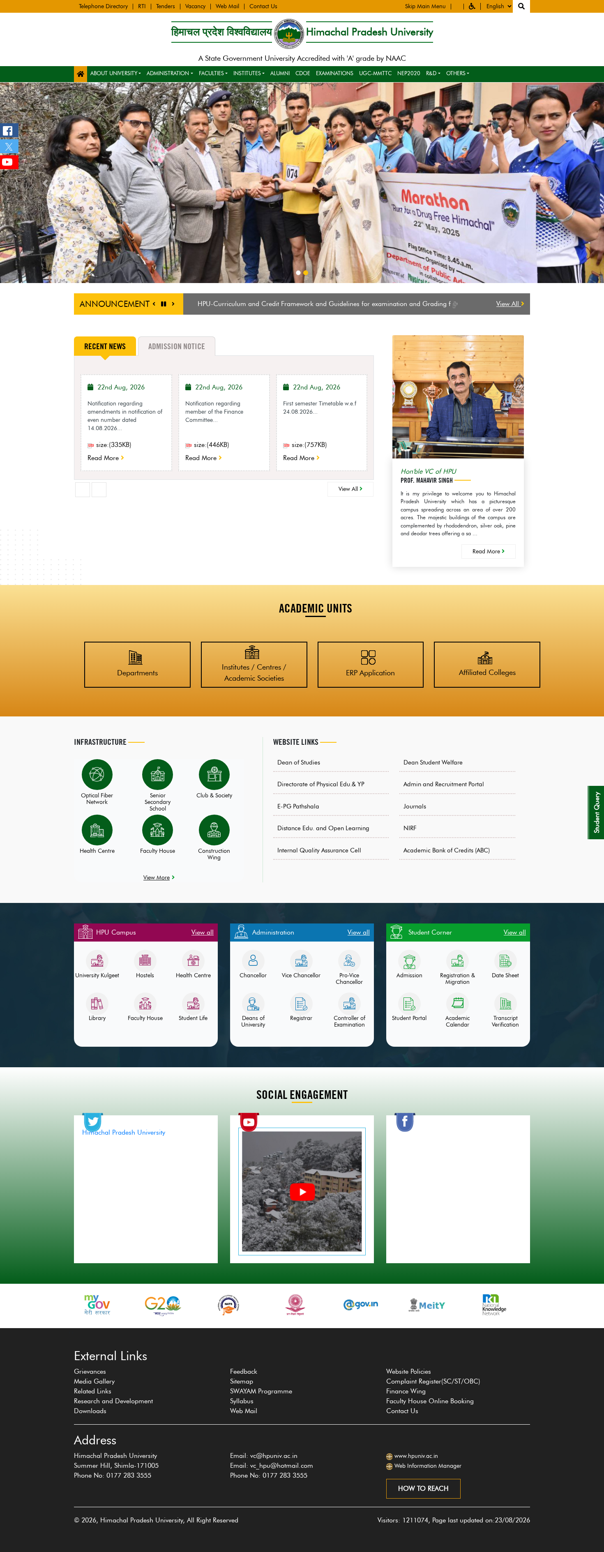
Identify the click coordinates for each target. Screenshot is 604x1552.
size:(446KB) (210, 445)
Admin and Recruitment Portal (443, 784)
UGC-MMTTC (375, 73)
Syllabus (242, 1401)
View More (156, 877)
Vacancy (195, 6)
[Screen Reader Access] (457, 6)
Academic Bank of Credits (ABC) (446, 850)
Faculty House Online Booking (430, 1401)
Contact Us (263, 6)
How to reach (423, 1488)
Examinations (334, 73)
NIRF (410, 828)
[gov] (295, 1305)
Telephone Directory (103, 6)
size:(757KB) (308, 445)
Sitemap (241, 1381)
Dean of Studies (298, 762)
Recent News (105, 346)
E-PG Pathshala (298, 806)
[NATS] (163, 1305)
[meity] (361, 1305)
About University (113, 73)
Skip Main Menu (425, 6)
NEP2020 (408, 73)
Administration (168, 73)
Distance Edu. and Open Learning (323, 828)
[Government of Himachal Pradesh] (493, 1305)
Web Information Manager (427, 1465)
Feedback (243, 1371)
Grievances (90, 1371)
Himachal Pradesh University (123, 1132)
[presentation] (82, 489)
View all (202, 932)
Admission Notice (176, 346)
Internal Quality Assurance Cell (319, 850)
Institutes (247, 73)
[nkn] (427, 1305)
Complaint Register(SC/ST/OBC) (433, 1381)
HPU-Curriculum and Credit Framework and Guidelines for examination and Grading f (325, 304)
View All (508, 304)
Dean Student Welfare (433, 762)
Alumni (280, 73)
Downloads (90, 1411)
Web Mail (227, 6)
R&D (431, 73)
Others (456, 73)
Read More (104, 458)
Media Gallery (94, 1381)
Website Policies (408, 1371)
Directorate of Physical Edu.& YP (320, 784)
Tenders (165, 6)
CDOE (302, 73)
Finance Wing (406, 1391)
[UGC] (229, 1305)
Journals (414, 806)
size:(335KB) (112, 445)
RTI (142, 6)
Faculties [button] (211, 73)
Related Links (92, 1391)
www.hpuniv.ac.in (416, 1456)
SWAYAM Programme (261, 1391)
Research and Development (113, 1401)
